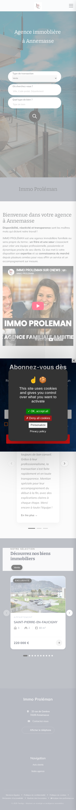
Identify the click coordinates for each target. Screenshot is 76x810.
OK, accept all (39, 411)
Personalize (38, 425)
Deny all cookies (39, 418)
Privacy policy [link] (38, 431)
